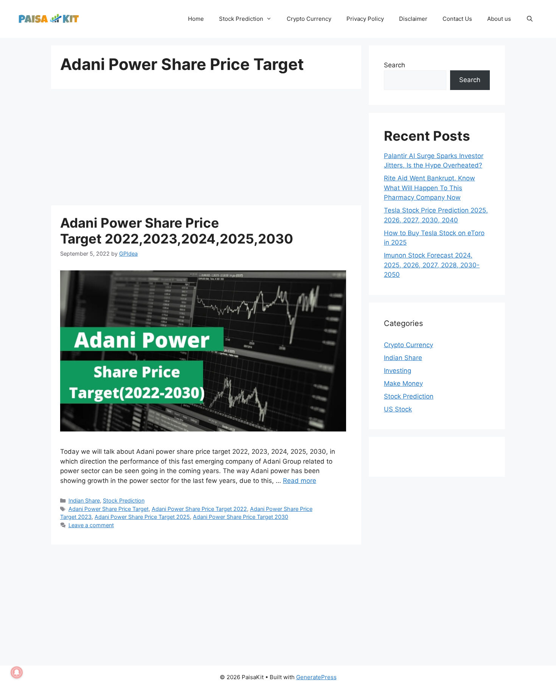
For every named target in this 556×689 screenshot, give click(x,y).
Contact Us (457, 18)
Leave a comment (91, 525)
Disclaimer (413, 18)
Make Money (403, 383)
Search (394, 65)
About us (499, 18)
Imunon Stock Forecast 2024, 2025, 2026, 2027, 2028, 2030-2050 (432, 264)
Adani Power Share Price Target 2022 (199, 509)
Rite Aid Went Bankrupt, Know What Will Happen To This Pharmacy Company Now (429, 187)
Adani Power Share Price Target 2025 (142, 517)
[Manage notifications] (17, 672)
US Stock (398, 409)
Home (196, 18)
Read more (299, 480)
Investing (397, 370)
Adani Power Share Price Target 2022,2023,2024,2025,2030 (176, 231)
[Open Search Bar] (530, 19)
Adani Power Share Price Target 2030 (240, 517)
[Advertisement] (206, 149)
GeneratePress (316, 677)
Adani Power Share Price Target (108, 509)
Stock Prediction (241, 18)
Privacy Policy (365, 18)
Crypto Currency (309, 18)
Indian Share (84, 500)
